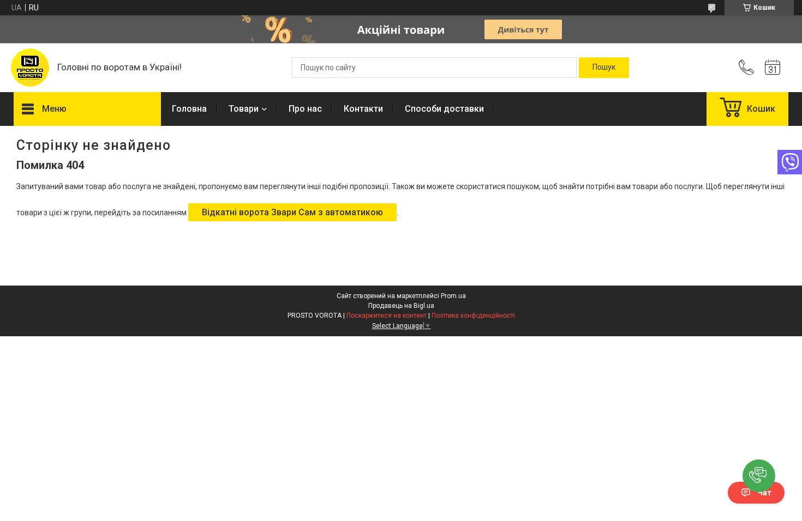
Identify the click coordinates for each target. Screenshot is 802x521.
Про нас (305, 109)
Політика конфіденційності (473, 315)
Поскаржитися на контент (386, 315)
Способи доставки (444, 109)
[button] (759, 475)
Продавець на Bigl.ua (401, 306)
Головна (189, 109)
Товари (244, 109)
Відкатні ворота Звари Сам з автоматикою (292, 212)
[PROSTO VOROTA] (30, 68)
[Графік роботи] (772, 67)
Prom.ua (453, 296)
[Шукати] (604, 67)
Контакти (363, 109)
